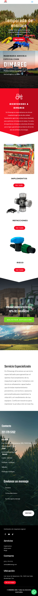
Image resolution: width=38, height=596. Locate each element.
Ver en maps (9, 582)
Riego (5, 550)
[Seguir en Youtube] (8, 534)
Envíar (28, 513)
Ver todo (19, 185)
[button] (34, 592)
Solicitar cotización (19, 320)
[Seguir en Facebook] (5, 534)
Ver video (19, 39)
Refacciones (7, 548)
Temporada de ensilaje (19, 23)
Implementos (8, 546)
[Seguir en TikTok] (12, 534)
